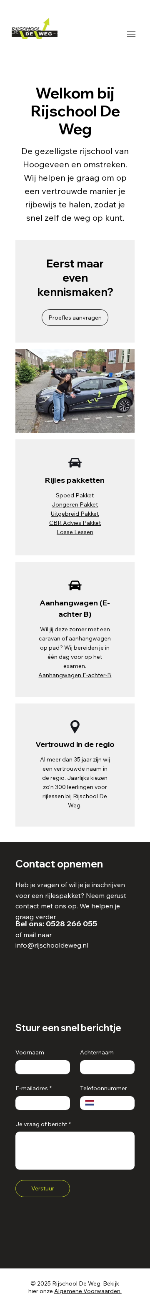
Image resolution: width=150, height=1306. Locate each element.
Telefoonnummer (103, 1088)
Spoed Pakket (75, 495)
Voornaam (29, 1052)
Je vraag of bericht (43, 1124)
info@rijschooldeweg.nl (51, 945)
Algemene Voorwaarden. (88, 1291)
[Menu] (131, 34)
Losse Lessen (75, 531)
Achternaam (97, 1052)
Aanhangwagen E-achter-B (74, 674)
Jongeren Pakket (75, 504)
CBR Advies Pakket (75, 522)
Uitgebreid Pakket (75, 513)
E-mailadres (33, 1088)
